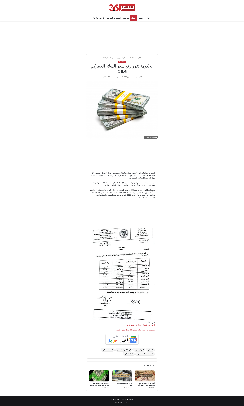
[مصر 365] (122, 7)
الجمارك (149, 350)
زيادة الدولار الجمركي (123, 350)
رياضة (141, 18)
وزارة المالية (128, 354)
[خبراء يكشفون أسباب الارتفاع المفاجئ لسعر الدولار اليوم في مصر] (99, 375)
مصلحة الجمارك (107, 350)
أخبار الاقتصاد (130, 57)
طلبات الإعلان (118, 402)
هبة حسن (138, 77)
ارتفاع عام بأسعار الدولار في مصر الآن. (141, 325)
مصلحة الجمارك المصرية (144, 354)
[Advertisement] (122, 37)
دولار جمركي (139, 350)
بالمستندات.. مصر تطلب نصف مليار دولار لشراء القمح (135, 330)
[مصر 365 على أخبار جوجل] (122, 339)
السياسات (126, 402)
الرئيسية (137, 57)
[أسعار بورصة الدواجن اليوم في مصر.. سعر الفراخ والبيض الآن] (145, 375)
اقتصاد (133, 18)
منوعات (126, 18)
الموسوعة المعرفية (114, 18)
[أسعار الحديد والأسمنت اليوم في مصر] (122, 375)
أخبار (148, 18)
